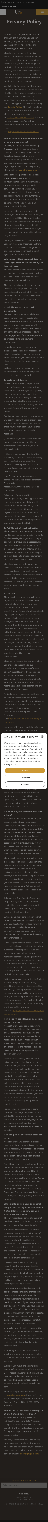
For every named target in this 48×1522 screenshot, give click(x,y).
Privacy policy (10, 764)
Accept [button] (25, 770)
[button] (25, 777)
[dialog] (24, 761)
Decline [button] (25, 784)
